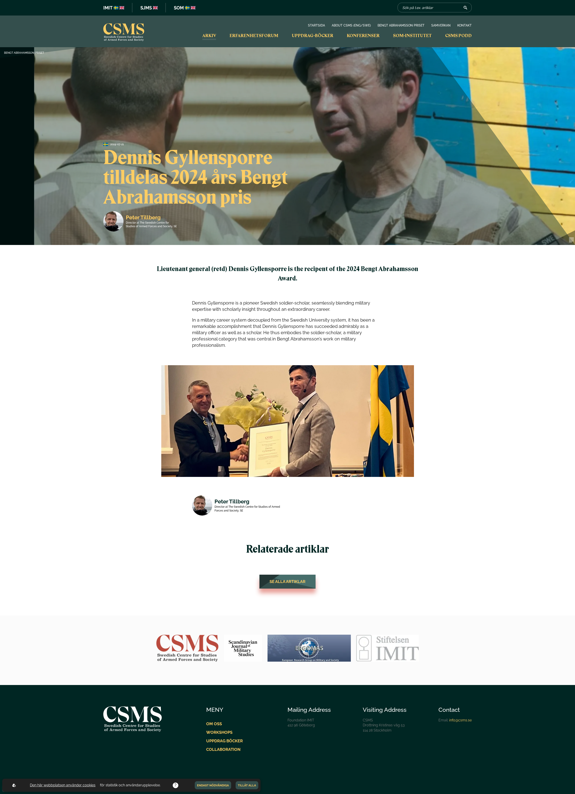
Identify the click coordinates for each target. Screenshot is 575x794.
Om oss (214, 723)
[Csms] (123, 33)
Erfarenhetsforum (254, 35)
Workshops (219, 732)
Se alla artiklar (287, 581)
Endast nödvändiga (213, 785)
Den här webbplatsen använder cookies (62, 785)
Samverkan (441, 25)
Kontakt (464, 25)
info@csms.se (460, 720)
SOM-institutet (412, 35)
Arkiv (209, 35)
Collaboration (223, 749)
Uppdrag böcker (224, 740)
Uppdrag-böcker (312, 35)
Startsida (316, 25)
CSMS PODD (458, 35)
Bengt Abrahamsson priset (401, 25)
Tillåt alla (247, 785)
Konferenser (363, 35)
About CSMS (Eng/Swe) (351, 25)
